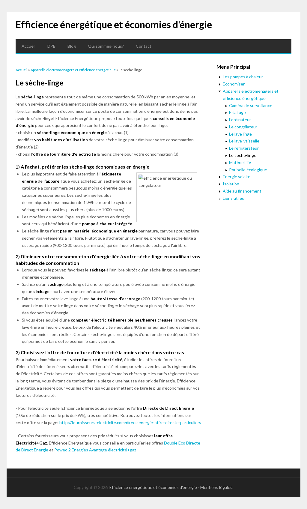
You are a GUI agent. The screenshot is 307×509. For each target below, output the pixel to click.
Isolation (231, 183)
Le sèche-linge (242, 155)
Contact (143, 46)
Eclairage (237, 112)
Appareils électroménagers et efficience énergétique (73, 69)
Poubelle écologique (248, 169)
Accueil (28, 46)
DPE (51, 46)
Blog (71, 46)
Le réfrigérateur (244, 148)
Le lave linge (240, 133)
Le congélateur (243, 126)
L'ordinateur (240, 119)
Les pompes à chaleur (243, 76)
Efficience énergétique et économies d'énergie (114, 24)
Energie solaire (236, 176)
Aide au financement (242, 190)
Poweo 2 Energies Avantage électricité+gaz (95, 449)
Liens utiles (233, 198)
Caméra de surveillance (250, 105)
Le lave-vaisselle (244, 140)
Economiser (234, 83)
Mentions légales (216, 487)
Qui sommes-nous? (106, 46)
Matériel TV (240, 162)
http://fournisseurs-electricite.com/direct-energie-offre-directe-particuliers (130, 422)
